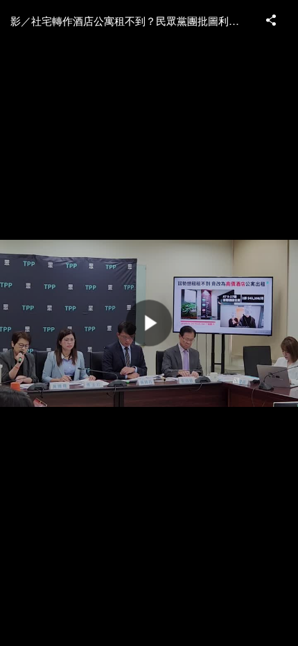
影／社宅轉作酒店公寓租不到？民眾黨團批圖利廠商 (129, 20)
